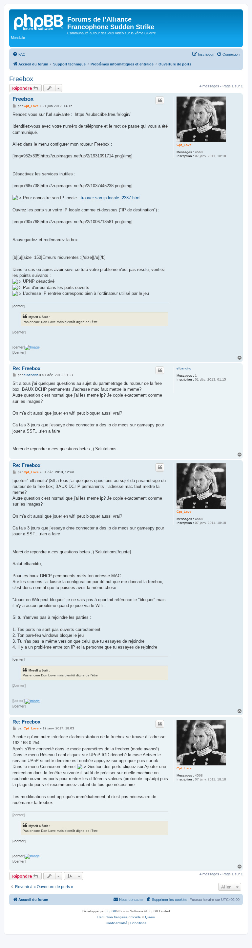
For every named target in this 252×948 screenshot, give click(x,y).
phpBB (111, 911)
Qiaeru (150, 917)
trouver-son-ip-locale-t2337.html (110, 197)
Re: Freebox (26, 368)
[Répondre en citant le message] (160, 100)
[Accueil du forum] (39, 21)
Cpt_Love (184, 145)
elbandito (184, 368)
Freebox (21, 78)
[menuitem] (19, 54)
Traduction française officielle (119, 917)
